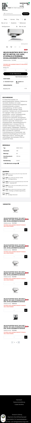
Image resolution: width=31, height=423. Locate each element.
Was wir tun (4, 23)
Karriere (12, 19)
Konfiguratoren (6, 26)
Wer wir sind (22, 26)
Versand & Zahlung (17, 414)
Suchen (25, 13)
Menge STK (6, 67)
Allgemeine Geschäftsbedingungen (17, 417)
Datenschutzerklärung (19, 402)
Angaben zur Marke (20, 82)
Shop (17, 19)
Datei (7, 173)
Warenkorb (24, 3)
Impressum (19, 399)
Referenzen (23, 23)
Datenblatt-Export (9, 81)
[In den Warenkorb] (25, 229)
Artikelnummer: (7, 60)
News (5, 19)
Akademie (14, 23)
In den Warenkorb (15, 73)
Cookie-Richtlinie (19, 404)
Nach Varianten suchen (21, 76)
